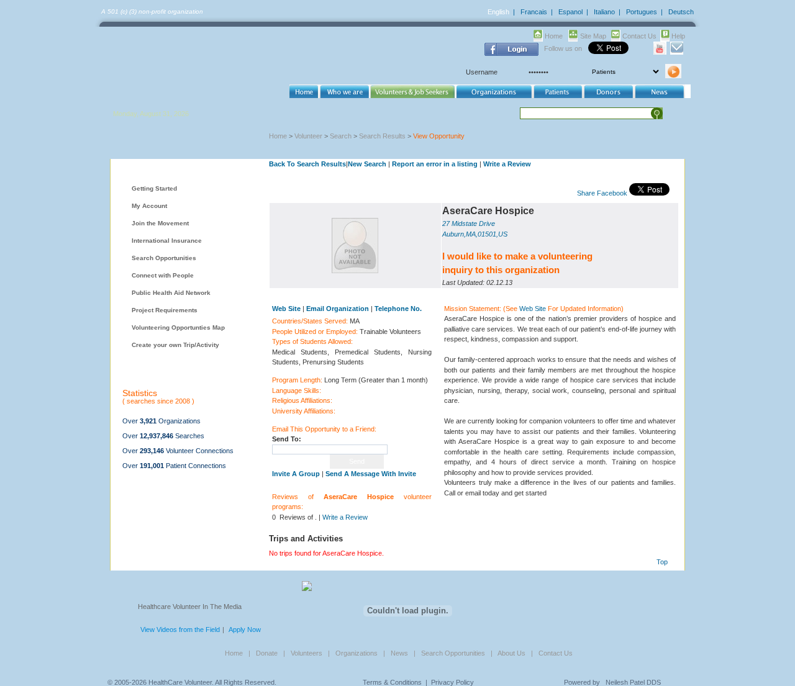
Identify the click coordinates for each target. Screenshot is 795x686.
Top (662, 562)
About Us (511, 653)
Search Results (382, 136)
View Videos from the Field (180, 629)
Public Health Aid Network (171, 292)
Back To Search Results (307, 164)
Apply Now (245, 629)
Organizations (356, 653)
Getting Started (154, 188)
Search (341, 136)
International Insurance (167, 240)
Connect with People (163, 275)
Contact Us (639, 36)
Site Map (593, 36)
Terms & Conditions (392, 682)
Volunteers (306, 653)
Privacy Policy (452, 682)
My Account (149, 205)
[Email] (676, 52)
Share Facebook (602, 193)
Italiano (604, 12)
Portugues (641, 12)
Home (554, 36)
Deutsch (681, 12)
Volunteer (308, 136)
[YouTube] (659, 52)
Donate (267, 653)
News (399, 653)
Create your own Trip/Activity (175, 344)
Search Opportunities (164, 258)
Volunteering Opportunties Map (178, 327)
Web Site (532, 308)
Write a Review (507, 164)
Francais (533, 12)
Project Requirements (165, 310)
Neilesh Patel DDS (633, 682)
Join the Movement (160, 223)
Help (678, 36)
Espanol (570, 12)
